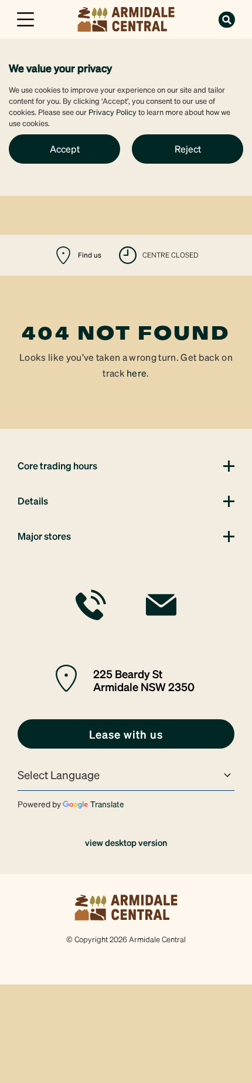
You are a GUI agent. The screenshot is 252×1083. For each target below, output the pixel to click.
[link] (126, 18)
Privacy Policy (112, 112)
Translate (107, 803)
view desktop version (126, 842)
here (137, 373)
